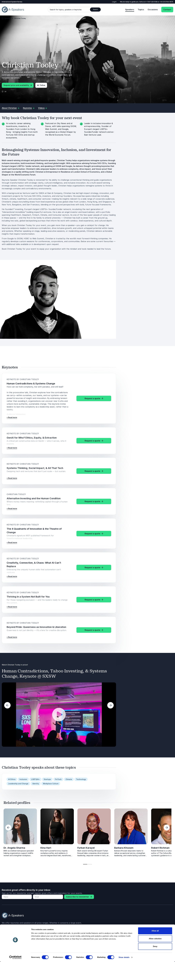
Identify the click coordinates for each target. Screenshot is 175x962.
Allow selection (155, 939)
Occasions (153, 9)
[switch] (68, 957)
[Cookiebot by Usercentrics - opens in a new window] (15, 957)
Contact (167, 9)
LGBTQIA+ (35, 779)
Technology (81, 779)
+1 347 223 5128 (152, 2)
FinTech (58, 779)
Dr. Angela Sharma (14, 847)
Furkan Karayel (86, 847)
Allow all (155, 931)
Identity (35, 784)
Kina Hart (45, 847)
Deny (155, 946)
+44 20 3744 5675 (166, 2)
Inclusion (23, 779)
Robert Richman (160, 847)
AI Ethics (11, 779)
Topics (141, 9)
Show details (124, 957)
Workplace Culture (50, 784)
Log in (114, 2)
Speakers (129, 9)
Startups (47, 779)
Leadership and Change (18, 784)
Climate (69, 779)
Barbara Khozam (123, 847)
